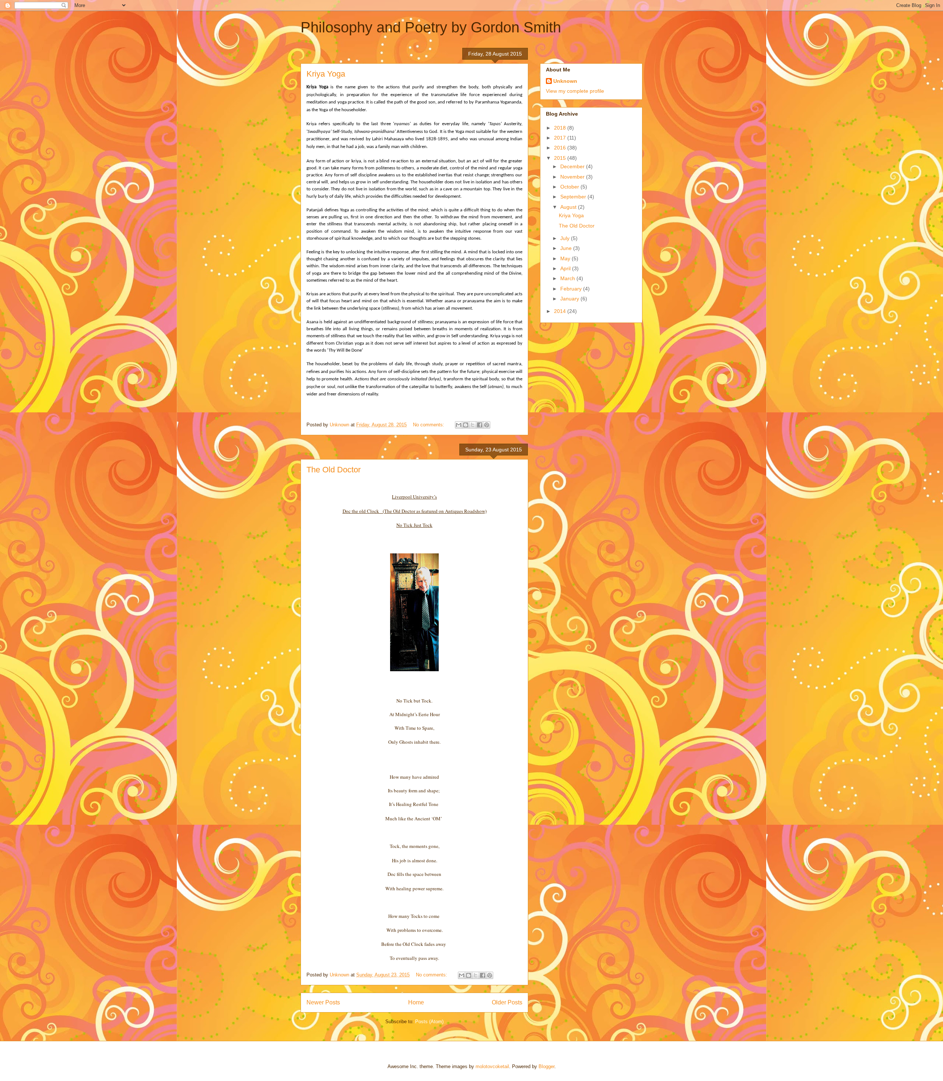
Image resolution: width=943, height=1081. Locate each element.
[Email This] (458, 425)
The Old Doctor (333, 469)
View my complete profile (575, 91)
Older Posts (507, 1002)
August (569, 207)
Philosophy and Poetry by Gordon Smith (431, 27)
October (570, 187)
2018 (560, 128)
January (570, 299)
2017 (560, 138)
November (573, 177)
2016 (560, 148)
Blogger (546, 1066)
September (574, 197)
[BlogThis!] (465, 425)
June (566, 248)
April (566, 268)
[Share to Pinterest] (486, 425)
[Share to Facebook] (479, 425)
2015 (560, 158)
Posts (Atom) (429, 1021)
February (571, 289)
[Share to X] (472, 425)
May (566, 258)
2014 (560, 311)
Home (416, 1002)
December (573, 166)
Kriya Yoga (325, 73)
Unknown (565, 81)
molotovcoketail (492, 1066)
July (565, 238)
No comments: (429, 424)
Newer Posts (323, 1002)
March (568, 278)
